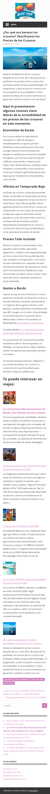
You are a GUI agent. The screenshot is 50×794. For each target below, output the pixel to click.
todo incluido (37, 679)
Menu (14, 24)
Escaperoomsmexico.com (14, 779)
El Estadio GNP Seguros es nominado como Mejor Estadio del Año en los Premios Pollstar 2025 (23, 751)
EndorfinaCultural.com (13, 775)
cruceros (8, 679)
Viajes (17, 44)
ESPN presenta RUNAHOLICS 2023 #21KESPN (26, 697)
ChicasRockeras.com (12, 772)
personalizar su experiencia (30, 323)
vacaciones (9, 683)
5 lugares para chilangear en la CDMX (21, 526)
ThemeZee (33, 790)
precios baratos (21, 679)
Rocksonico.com (10, 769)
